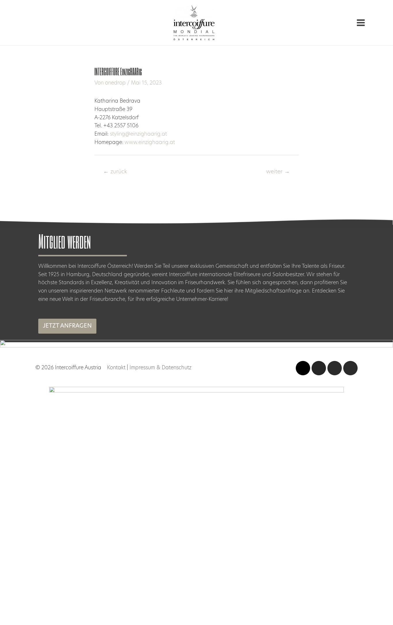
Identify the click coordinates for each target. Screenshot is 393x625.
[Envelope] (350, 368)
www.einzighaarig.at (150, 142)
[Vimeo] (303, 368)
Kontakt (116, 368)
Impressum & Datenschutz (160, 368)
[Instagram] (319, 368)
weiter (278, 172)
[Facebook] (334, 368)
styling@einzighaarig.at (138, 134)
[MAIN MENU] (360, 23)
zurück (115, 172)
